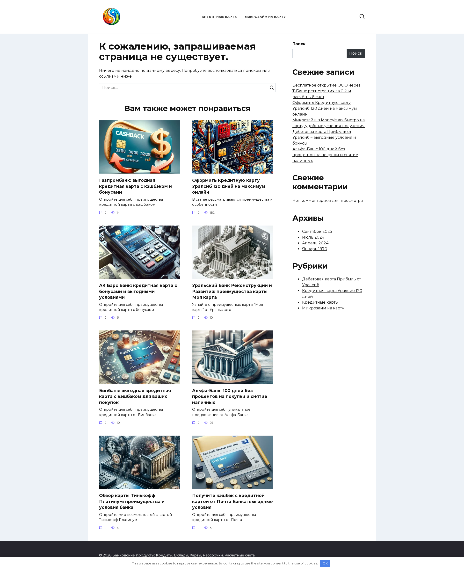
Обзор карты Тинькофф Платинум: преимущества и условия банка (132, 501)
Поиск (298, 44)
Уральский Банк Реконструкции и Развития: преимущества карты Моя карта (232, 291)
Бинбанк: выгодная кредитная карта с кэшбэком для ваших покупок (135, 396)
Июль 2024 (313, 237)
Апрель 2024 (315, 243)
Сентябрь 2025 (317, 231)
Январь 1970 (314, 249)
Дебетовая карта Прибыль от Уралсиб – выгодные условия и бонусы (324, 137)
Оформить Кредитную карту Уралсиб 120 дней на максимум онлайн (228, 186)
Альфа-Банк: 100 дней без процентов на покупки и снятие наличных (229, 396)
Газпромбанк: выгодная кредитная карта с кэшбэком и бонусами (135, 186)
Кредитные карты (220, 17)
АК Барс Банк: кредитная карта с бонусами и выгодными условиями (138, 291)
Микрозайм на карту (265, 17)
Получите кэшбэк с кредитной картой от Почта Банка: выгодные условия (232, 501)
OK (325, 563)
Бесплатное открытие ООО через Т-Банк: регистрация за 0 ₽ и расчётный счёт (326, 91)
